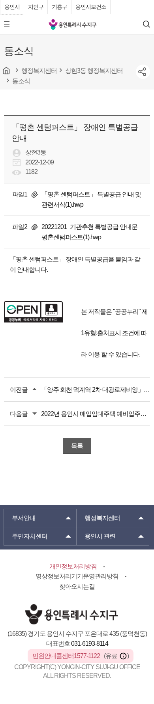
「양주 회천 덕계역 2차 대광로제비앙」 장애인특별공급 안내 (95, 389)
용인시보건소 (90, 7)
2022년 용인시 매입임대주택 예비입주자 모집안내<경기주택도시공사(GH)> (95, 413)
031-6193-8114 (89, 643)
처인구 (35, 7)
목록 (77, 446)
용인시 (12, 7)
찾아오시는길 (77, 586)
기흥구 (59, 7)
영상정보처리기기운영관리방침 (77, 576)
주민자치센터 (29, 536)
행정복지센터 (102, 518)
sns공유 (143, 72)
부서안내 (24, 518)
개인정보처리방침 (73, 566)
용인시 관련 (100, 536)
